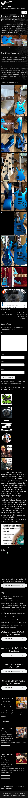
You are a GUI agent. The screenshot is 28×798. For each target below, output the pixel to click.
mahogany (6, 613)
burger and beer (16, 598)
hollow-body (18, 607)
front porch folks (16, 605)
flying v (21, 603)
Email (3, 361)
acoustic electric (7, 596)
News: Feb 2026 (7, 728)
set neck (15, 620)
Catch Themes (21, 795)
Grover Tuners (10, 607)
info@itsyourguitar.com (7, 788)
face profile (16, 603)
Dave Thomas (10, 603)
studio (11, 622)
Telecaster (22, 622)
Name (3, 354)
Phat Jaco (7, 617)
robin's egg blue (19, 617)
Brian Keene (9, 599)
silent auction (20, 620)
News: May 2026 (7, 698)
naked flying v (19, 613)
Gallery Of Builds (6, 309)
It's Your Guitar (7, 6)
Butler (21, 598)
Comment (4, 333)
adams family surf (16, 596)
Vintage (3, 627)
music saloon (13, 613)
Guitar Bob (15, 19)
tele (13, 622)
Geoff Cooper (3, 607)
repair (13, 616)
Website (3, 369)
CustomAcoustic (17, 601)
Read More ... (5, 721)
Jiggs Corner (13, 610)
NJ (22, 613)
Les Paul (19, 610)
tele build (16, 622)
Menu (24, 12)
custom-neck (8, 601)
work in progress (9, 627)
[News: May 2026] (21, 702)
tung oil (23, 625)
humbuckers (7, 610)
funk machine (23, 605)
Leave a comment (6, 21)
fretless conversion (6, 605)
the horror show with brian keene (11, 625)
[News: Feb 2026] (21, 732)
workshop (14, 627)
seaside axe (9, 620)
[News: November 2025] (21, 758)
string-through (5, 622)
